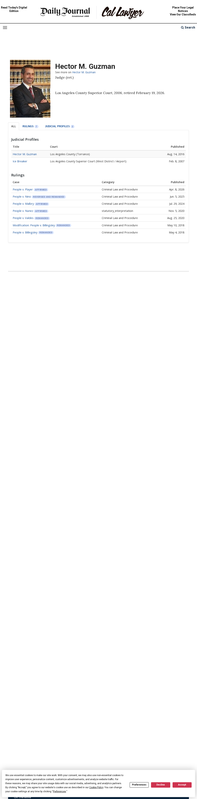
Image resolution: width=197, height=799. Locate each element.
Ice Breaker (20, 161)
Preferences (139, 784)
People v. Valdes (23, 218)
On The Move (22, 797)
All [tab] (13, 126)
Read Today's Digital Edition (14, 9)
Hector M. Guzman (84, 72)
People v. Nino (22, 196)
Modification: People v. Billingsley (34, 225)
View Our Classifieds (183, 14)
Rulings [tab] (30, 126)
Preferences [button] (59, 791)
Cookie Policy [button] (96, 787)
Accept (182, 784)
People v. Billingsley (25, 232)
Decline (160, 784)
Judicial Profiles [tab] (59, 126)
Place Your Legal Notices (183, 9)
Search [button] (189, 27)
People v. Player (23, 189)
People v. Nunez (23, 211)
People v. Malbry (23, 203)
